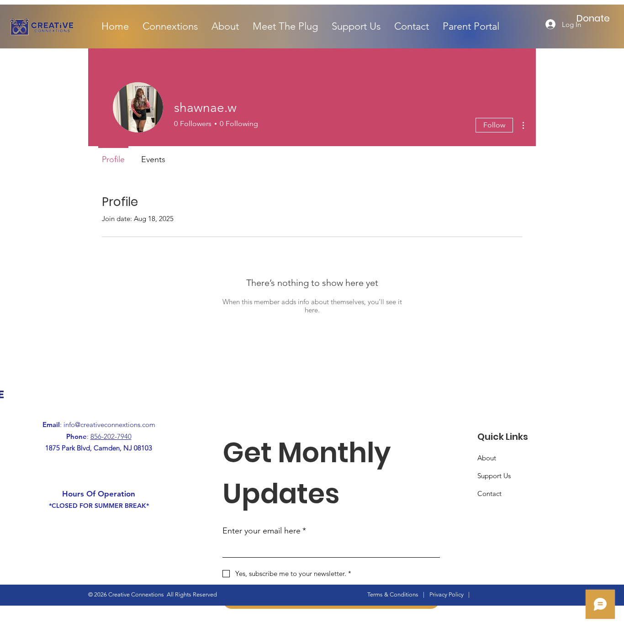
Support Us (494, 475)
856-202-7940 (111, 436)
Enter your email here (264, 531)
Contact (489, 493)
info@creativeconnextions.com (109, 424)
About (486, 458)
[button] (170, 26)
